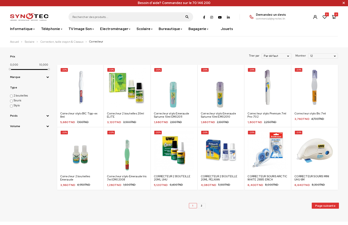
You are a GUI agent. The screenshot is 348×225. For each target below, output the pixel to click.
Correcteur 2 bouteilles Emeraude (75, 178)
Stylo (17, 105)
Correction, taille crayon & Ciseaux (61, 41)
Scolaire (30, 41)
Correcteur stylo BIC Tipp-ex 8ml (79, 115)
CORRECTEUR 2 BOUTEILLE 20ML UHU (172, 178)
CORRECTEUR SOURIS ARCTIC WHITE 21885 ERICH (267, 178)
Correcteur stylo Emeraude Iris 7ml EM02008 (126, 178)
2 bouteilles (21, 95)
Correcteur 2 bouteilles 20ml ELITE (125, 115)
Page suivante (325, 205)
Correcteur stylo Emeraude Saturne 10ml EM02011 (171, 115)
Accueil (14, 41)
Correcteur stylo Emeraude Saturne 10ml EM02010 (218, 115)
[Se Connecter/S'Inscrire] (315, 17)
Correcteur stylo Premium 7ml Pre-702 (267, 115)
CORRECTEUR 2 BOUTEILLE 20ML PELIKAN (219, 178)
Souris (17, 100)
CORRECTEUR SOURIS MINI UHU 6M (311, 178)
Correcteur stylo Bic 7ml (310, 113)
